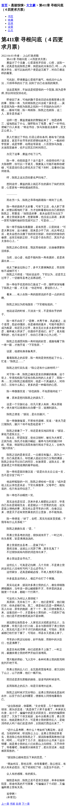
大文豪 (31, 5)
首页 (4, 5)
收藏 (10, 19)
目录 (18, 803)
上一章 (5, 803)
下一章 (26, 803)
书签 (12, 803)
